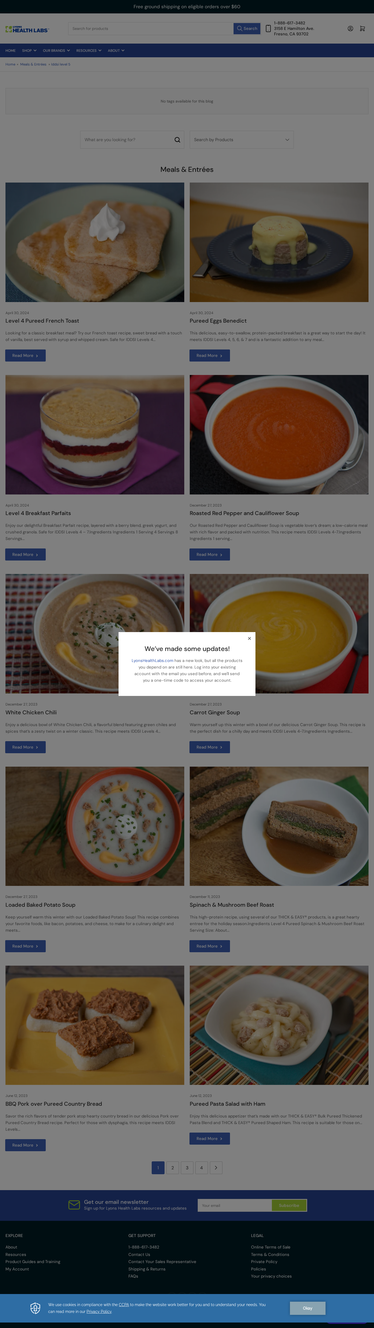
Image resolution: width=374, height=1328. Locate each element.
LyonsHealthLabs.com (153, 660)
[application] (187, 1308)
